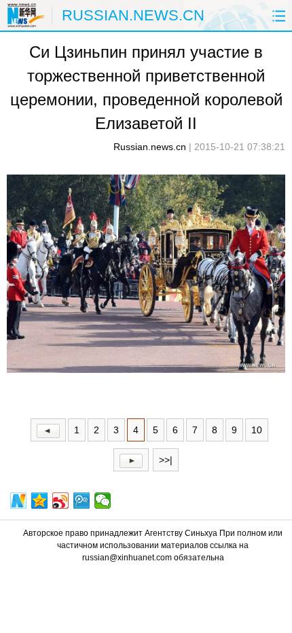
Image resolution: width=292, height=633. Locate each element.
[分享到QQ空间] (39, 500)
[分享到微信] (102, 500)
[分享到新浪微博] (60, 500)
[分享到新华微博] (18, 500)
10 (256, 429)
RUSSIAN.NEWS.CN (133, 15)
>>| (165, 459)
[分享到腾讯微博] (81, 500)
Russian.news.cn (149, 146)
